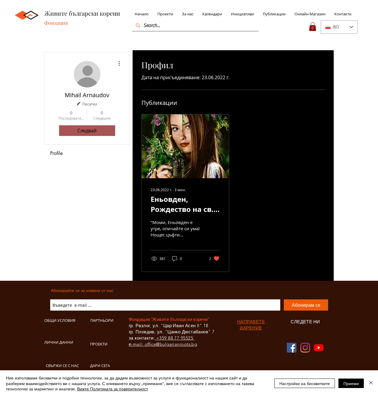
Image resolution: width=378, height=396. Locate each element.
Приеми (351, 383)
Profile (56, 153)
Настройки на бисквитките (304, 383)
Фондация (56, 23)
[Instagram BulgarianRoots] (305, 348)
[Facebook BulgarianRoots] (291, 348)
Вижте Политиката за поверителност (112, 389)
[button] (312, 26)
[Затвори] (370, 383)
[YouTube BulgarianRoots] (319, 348)
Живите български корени (82, 13)
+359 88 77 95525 (174, 338)
